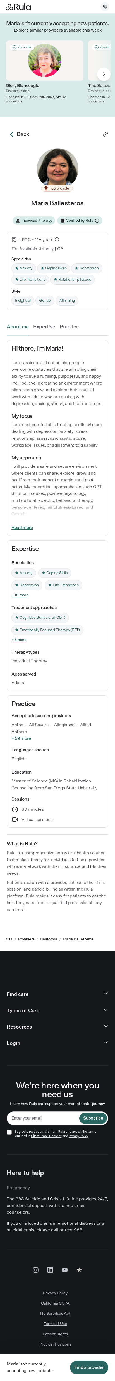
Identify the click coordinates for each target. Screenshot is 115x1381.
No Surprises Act (55, 1314)
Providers (26, 939)
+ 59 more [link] (21, 738)
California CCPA (55, 1303)
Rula (8, 939)
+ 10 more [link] (19, 595)
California (48, 939)
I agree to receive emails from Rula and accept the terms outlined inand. (55, 1134)
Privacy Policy (78, 1136)
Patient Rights (55, 1334)
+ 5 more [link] (19, 640)
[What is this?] (56, 239)
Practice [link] (69, 326)
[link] (105, 134)
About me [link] (18, 326)
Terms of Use (55, 1324)
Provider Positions (55, 1344)
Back (23, 134)
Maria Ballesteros (78, 939)
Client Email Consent (46, 1136)
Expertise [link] (44, 326)
